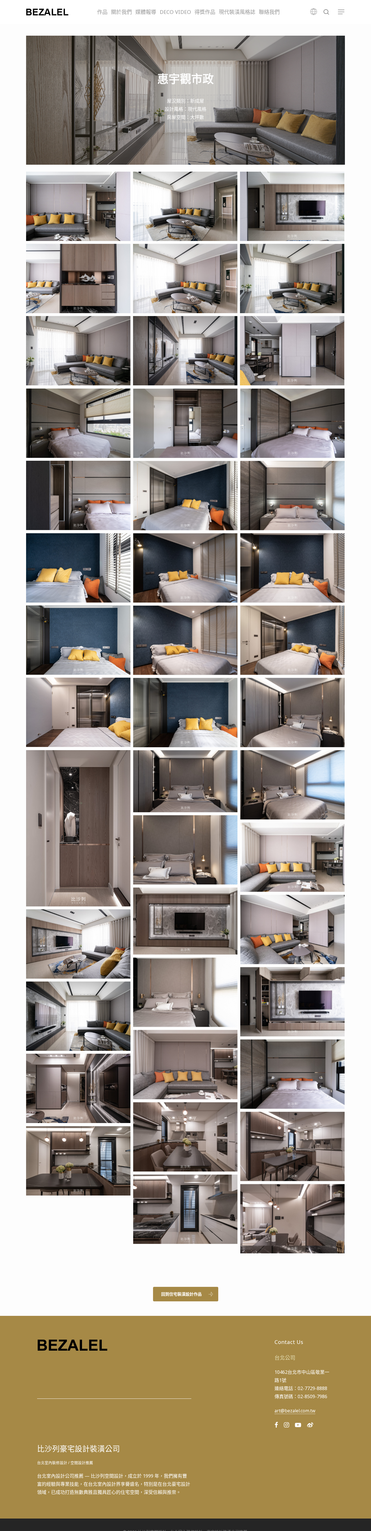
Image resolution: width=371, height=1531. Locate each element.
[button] (341, 12)
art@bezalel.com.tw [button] (294, 1411)
